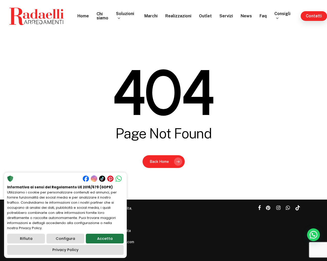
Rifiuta (26, 238)
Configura (65, 238)
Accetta (105, 238)
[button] (313, 234)
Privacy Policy (65, 249)
